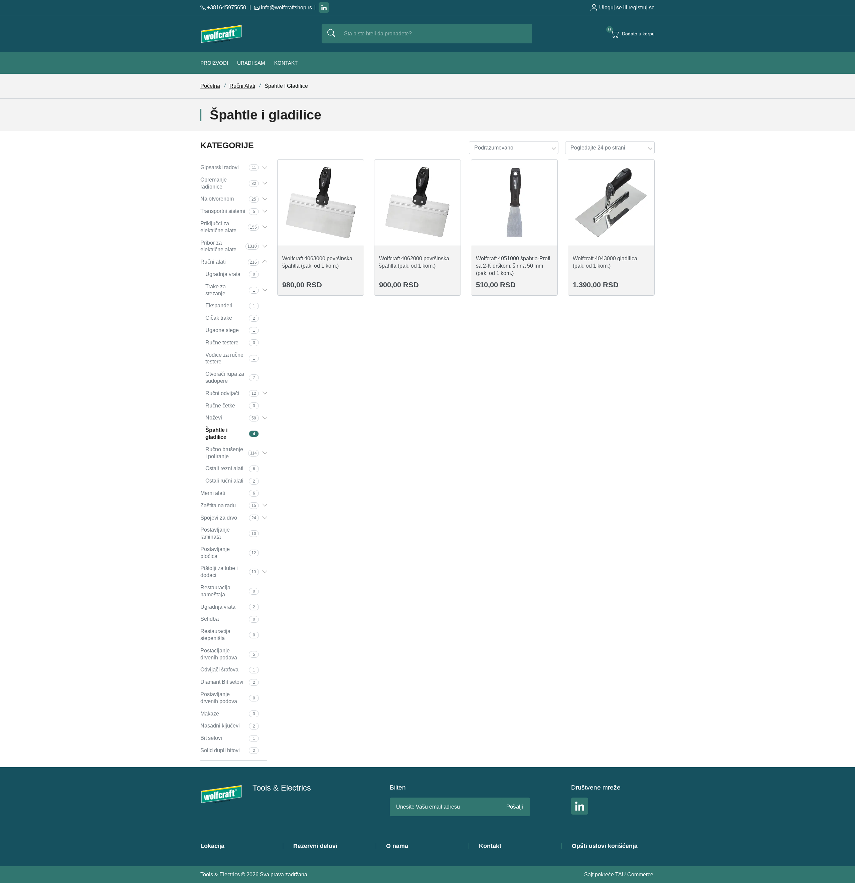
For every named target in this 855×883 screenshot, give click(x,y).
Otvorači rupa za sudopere (230, 377)
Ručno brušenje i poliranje (231, 453)
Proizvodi (214, 63)
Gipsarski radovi (228, 167)
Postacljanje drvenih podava (227, 654)
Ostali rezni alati (230, 468)
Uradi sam (251, 63)
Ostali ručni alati (230, 481)
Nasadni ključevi (227, 725)
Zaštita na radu (228, 505)
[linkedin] (324, 7)
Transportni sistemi (227, 211)
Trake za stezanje (230, 290)
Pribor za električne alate (228, 246)
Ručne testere (230, 342)
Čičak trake (230, 318)
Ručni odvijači (230, 393)
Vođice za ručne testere (230, 358)
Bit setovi (227, 738)
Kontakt (286, 63)
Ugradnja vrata (230, 274)
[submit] (331, 34)
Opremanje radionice (228, 183)
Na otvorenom (228, 199)
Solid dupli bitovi (227, 750)
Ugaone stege (230, 330)
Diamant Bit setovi (227, 682)
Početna (210, 86)
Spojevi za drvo (228, 518)
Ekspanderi (230, 305)
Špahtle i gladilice (230, 433)
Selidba (227, 619)
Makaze (227, 713)
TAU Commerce (634, 874)
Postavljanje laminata (228, 533)
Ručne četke (230, 405)
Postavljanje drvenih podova (227, 697)
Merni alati (227, 493)
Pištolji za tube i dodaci (228, 571)
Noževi (230, 417)
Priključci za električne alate (228, 227)
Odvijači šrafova (227, 669)
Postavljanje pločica (228, 552)
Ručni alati (242, 86)
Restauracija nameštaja (227, 591)
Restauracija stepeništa (227, 634)
